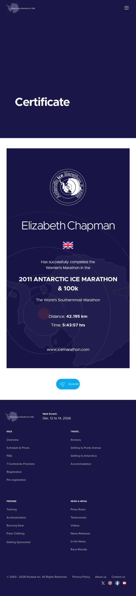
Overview (13, 440)
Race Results (79, 549)
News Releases (80, 533)
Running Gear (15, 525)
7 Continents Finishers (21, 464)
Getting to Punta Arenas (86, 448)
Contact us (118, 577)
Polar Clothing (15, 533)
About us (100, 577)
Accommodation (81, 464)
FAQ (9, 456)
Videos (75, 525)
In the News (78, 541)
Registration (14, 472)
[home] (20, 8)
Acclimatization (16, 517)
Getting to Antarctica (84, 456)
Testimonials (78, 517)
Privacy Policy (81, 577)
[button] (126, 8)
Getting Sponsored (18, 542)
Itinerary (76, 440)
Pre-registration (16, 480)
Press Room (78, 509)
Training (12, 509)
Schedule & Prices (18, 448)
